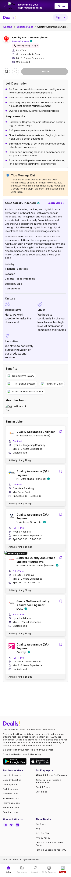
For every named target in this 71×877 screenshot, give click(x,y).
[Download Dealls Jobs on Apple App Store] (40, 761)
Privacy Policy (43, 838)
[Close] (4, 6)
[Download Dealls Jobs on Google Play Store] (15, 761)
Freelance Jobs (11, 807)
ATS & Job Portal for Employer (51, 775)
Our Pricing (41, 791)
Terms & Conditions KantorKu (51, 850)
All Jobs (7, 26)
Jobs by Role (10, 784)
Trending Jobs (10, 812)
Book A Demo (43, 787)
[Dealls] (10, 17)
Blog (38, 828)
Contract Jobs (10, 793)
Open (61, 6)
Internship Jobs (11, 803)
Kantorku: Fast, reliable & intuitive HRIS (48, 781)
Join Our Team (43, 833)
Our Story (41, 824)
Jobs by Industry (12, 775)
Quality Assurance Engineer (53, 26)
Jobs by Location (12, 780)
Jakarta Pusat (25, 26)
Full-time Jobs (11, 789)
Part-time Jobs (11, 798)
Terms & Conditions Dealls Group (49, 843)
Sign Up (60, 17)
